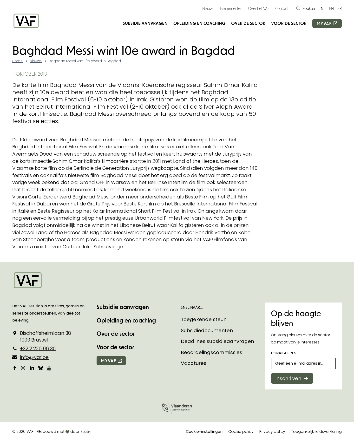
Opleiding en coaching (199, 23)
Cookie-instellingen (204, 431)
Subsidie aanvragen (145, 23)
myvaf (324, 23)
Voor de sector (289, 23)
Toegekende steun (204, 319)
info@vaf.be (34, 357)
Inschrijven (288, 378)
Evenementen (231, 8)
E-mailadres (283, 353)
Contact (281, 8)
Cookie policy (241, 431)
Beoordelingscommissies (211, 352)
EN (331, 8)
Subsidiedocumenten (207, 330)
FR (340, 8)
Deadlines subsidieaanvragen (217, 341)
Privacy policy (272, 431)
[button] (305, 8)
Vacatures (193, 363)
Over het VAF (258, 8)
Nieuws (208, 8)
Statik (85, 431)
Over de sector (248, 23)
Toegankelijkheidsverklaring (316, 431)
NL (323, 8)
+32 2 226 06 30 (38, 348)
